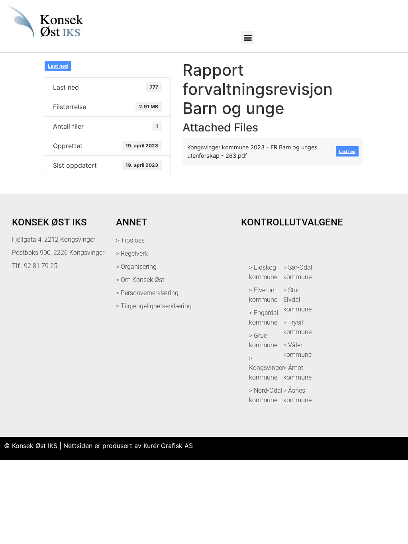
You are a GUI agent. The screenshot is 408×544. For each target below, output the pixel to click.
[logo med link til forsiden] (43, 43)
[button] (247, 37)
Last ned (58, 66)
